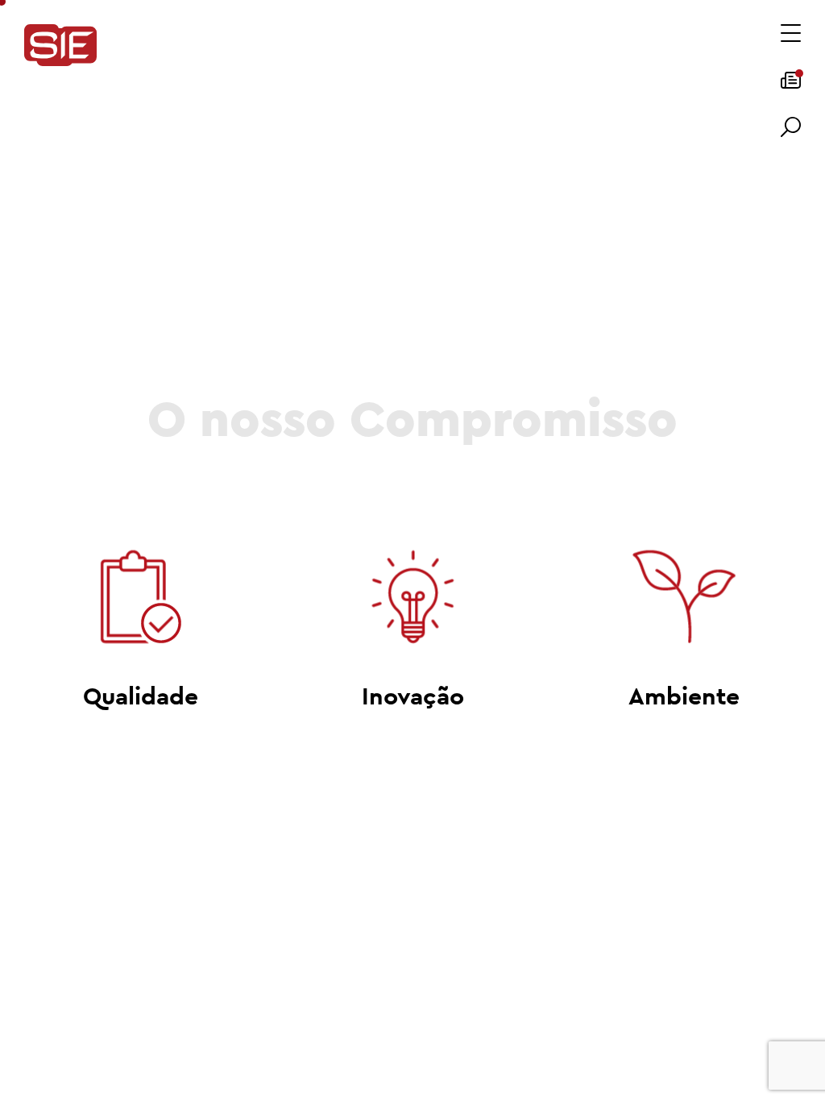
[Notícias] (791, 85)
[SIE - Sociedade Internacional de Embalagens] (60, 46)
